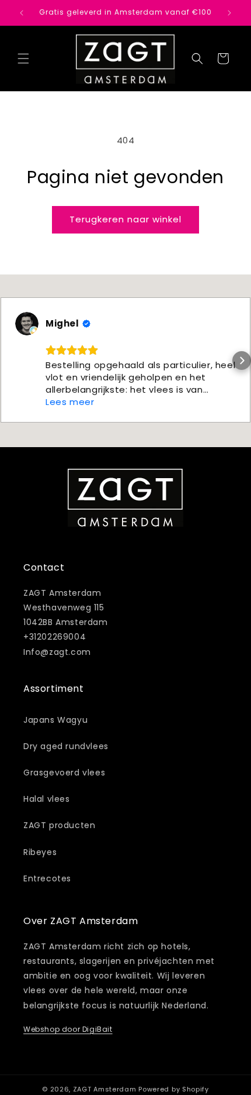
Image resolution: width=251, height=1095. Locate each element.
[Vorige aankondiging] (21, 13)
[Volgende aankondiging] (229, 13)
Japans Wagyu (55, 720)
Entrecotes (47, 878)
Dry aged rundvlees (66, 746)
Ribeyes (40, 852)
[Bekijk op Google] (27, 323)
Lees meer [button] (70, 402)
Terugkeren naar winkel (125, 219)
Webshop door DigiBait (68, 1029)
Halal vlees (46, 799)
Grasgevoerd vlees (64, 772)
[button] (23, 58)
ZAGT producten (59, 825)
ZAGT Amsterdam (105, 1089)
